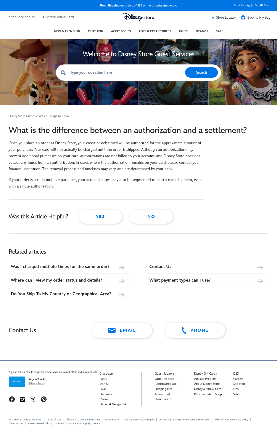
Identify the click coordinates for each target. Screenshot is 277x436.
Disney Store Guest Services (27, 116)
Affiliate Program (205, 379)
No (151, 216)
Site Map (239, 384)
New (236, 389)
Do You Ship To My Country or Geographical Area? (61, 294)
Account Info (163, 394)
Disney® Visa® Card (207, 389)
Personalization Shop (208, 394)
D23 (236, 373)
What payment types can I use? (180, 280)
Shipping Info (163, 389)
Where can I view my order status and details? (56, 280)
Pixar (103, 389)
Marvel (104, 399)
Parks (103, 379)
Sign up (17, 381)
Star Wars (106, 394)
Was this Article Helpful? (38, 216)
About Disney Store (207, 384)
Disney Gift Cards (205, 373)
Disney (104, 384)
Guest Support (164, 373)
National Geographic (113, 404)
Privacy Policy (36, 383)
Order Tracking (164, 379)
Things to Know (58, 116)
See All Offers (263, 5)
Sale (236, 394)
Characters (107, 373)
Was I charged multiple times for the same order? (60, 266)
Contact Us (160, 266)
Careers (238, 379)
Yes (100, 216)
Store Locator (163, 399)
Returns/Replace (166, 384)
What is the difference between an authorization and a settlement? (128, 130)
